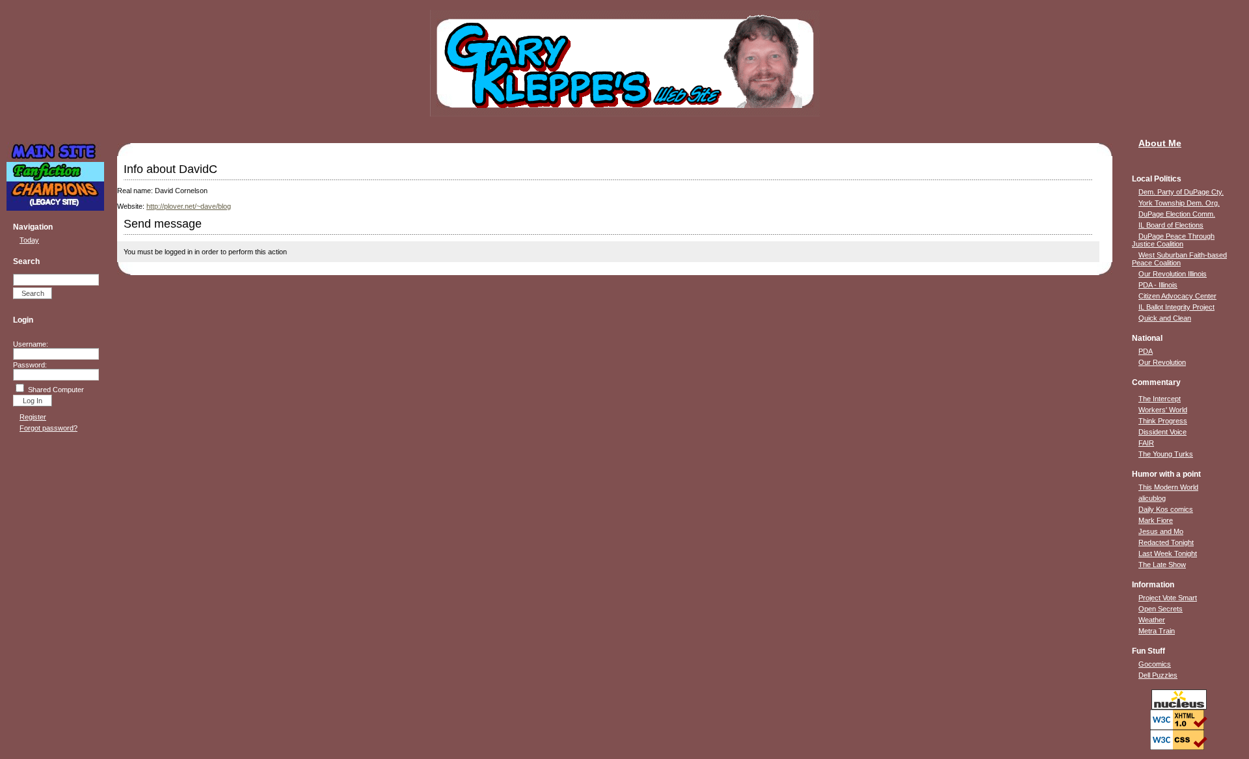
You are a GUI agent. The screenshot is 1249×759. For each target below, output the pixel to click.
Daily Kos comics (1165, 509)
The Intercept (1159, 399)
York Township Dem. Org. (1179, 203)
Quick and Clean (1164, 318)
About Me (1159, 143)
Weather (1151, 620)
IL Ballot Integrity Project (1176, 307)
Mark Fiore (1155, 520)
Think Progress (1162, 421)
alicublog (1152, 498)
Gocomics (1154, 664)
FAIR (1146, 443)
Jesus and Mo (1160, 531)
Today (29, 240)
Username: (30, 344)
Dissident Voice (1162, 432)
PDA (1145, 351)
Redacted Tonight (1166, 542)
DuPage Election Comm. (1176, 214)
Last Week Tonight (1167, 553)
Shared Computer (56, 389)
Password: (30, 365)
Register (33, 417)
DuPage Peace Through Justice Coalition (1173, 240)
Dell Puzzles (1157, 675)
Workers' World (1162, 410)
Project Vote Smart (1167, 598)
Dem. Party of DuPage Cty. (1181, 192)
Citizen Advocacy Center (1177, 296)
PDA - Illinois (1157, 285)
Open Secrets (1160, 609)
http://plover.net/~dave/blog (188, 206)
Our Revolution (1162, 362)
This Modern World (1168, 487)
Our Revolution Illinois (1172, 274)
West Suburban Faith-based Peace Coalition (1179, 259)
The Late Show (1162, 564)
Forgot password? (48, 428)
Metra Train (1156, 631)
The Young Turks (1165, 454)
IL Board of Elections (1170, 225)
